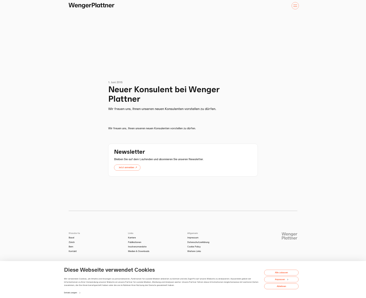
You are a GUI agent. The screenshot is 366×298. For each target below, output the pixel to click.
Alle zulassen (281, 272)
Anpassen (280, 279)
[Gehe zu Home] (91, 6)
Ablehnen (281, 286)
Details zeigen (70, 292)
